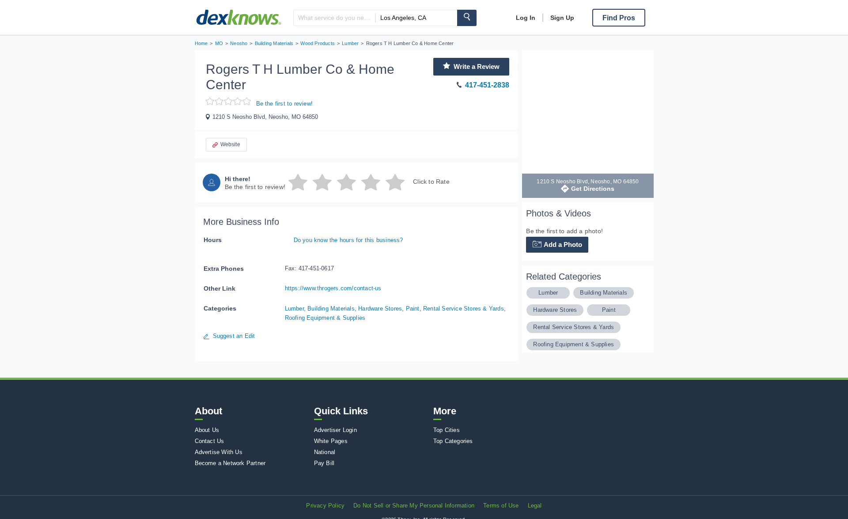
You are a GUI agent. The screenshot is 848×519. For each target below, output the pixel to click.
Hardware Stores (380, 308)
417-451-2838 (487, 85)
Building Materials (331, 308)
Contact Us (209, 441)
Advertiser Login (335, 430)
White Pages (331, 441)
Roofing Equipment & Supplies (325, 317)
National (325, 452)
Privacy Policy (325, 505)
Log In (525, 17)
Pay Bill (324, 463)
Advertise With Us (218, 452)
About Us (207, 430)
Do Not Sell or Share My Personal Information (413, 505)
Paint (413, 308)
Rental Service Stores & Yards (463, 308)
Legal (535, 505)
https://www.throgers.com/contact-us (333, 288)
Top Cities (446, 430)
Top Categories (453, 441)
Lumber (294, 308)
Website (230, 144)
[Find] (467, 18)
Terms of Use (501, 505)
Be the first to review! (284, 103)
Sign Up (562, 17)
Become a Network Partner (230, 463)
